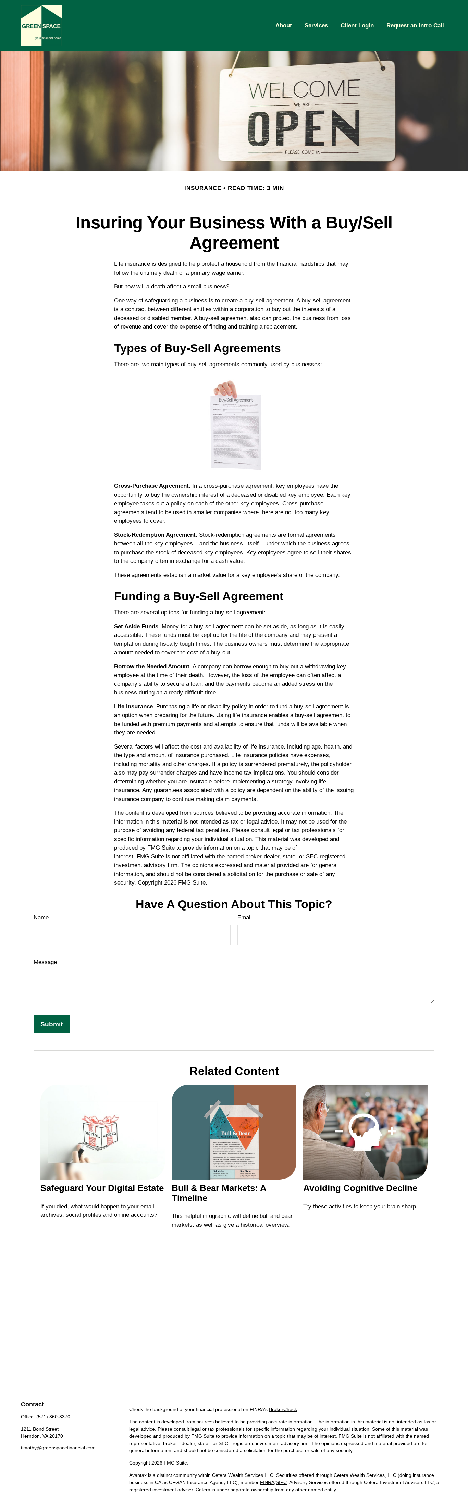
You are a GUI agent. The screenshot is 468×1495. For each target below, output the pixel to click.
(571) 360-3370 (53, 1416)
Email (244, 917)
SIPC (281, 1482)
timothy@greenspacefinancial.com (58, 1447)
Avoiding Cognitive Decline (360, 1188)
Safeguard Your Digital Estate (102, 1188)
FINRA (267, 1482)
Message (45, 962)
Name (41, 917)
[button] (284, 25)
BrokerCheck (283, 1409)
